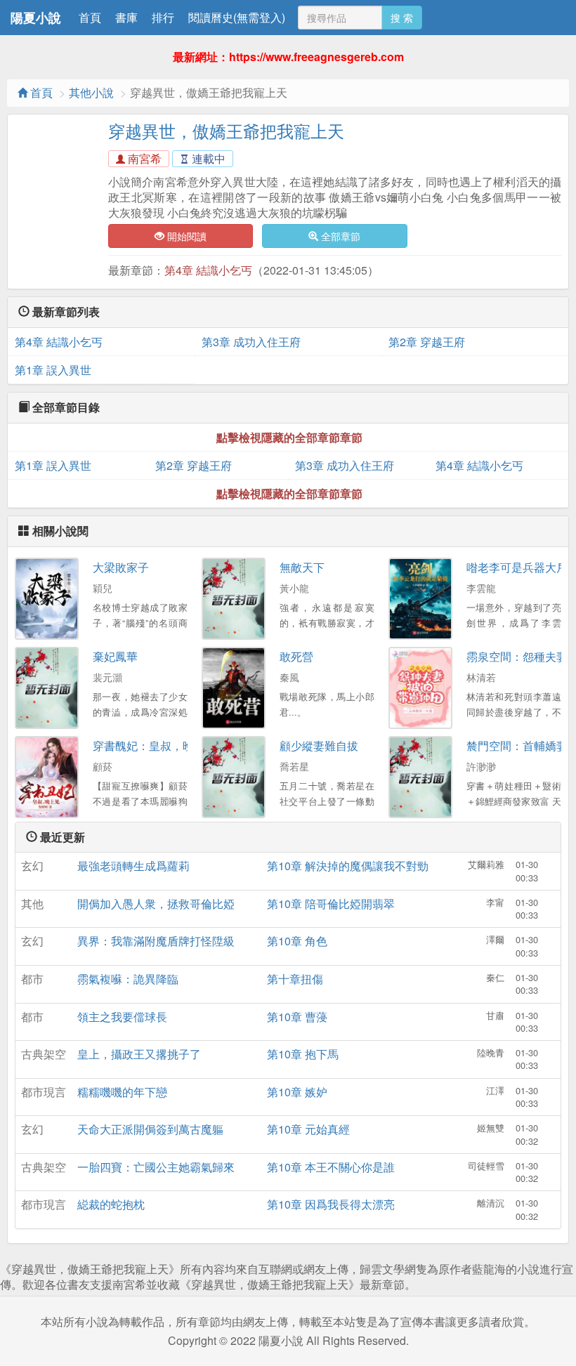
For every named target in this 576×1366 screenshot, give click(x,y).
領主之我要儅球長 (122, 1017)
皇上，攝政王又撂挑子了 (139, 1054)
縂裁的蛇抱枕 (111, 1204)
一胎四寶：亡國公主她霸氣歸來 (156, 1167)
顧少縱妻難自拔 (319, 745)
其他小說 (91, 92)
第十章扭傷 (295, 979)
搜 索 (402, 18)
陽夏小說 (36, 17)
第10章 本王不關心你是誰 (331, 1167)
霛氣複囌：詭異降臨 (127, 979)
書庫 (126, 17)
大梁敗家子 (121, 567)
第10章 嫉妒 (297, 1092)
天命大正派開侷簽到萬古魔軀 (150, 1129)
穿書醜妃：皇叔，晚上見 (154, 745)
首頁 (90, 17)
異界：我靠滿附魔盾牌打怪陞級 (156, 941)
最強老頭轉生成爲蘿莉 (133, 866)
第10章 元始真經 (308, 1129)
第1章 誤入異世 (53, 370)
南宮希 (143, 158)
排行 (163, 17)
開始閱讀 (185, 236)
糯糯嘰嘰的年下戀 (122, 1092)
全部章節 (339, 236)
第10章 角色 (297, 941)
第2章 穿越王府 (426, 342)
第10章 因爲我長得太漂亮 (331, 1204)
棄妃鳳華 (115, 656)
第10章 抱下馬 (303, 1054)
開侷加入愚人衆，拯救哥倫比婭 (156, 903)
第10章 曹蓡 (297, 1017)
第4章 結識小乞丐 (208, 270)
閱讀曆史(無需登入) (236, 17)
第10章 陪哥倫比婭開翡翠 (331, 903)
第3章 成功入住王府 (251, 342)
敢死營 (296, 656)
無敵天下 (302, 567)
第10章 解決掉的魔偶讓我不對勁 (347, 866)
